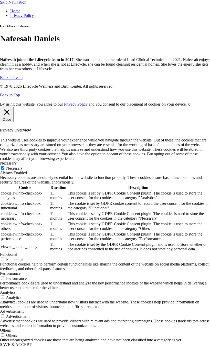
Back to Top (10, 95)
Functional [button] (8, 254)
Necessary (14, 168)
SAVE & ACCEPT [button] (16, 344)
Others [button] (5, 330)
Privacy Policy (22, 15)
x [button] (189, 104)
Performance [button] (10, 273)
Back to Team (11, 77)
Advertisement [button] (12, 311)
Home (15, 11)
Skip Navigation (13, 2)
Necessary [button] (8, 163)
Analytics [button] (7, 292)
